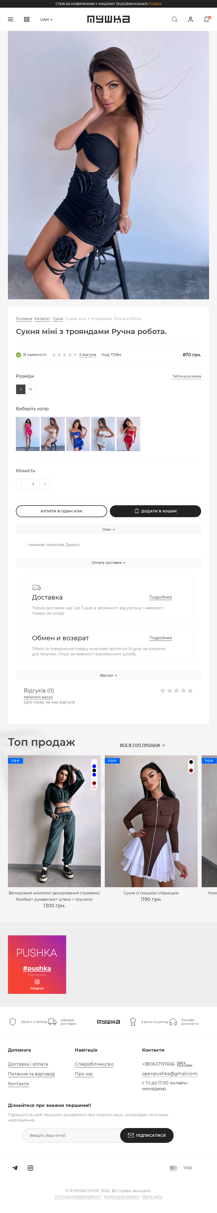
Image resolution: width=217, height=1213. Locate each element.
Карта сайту (152, 1196)
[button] (101, 292)
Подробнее (161, 597)
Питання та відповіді (31, 1073)
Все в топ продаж (140, 745)
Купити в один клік (61, 511)
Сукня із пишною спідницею (151, 893)
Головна (24, 318)
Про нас (84, 1073)
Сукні (58, 318)
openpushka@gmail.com (169, 1073)
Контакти (18, 1083)
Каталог (42, 318)
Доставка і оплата (28, 1064)
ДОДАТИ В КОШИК (159, 511)
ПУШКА (154, 4)
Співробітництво (94, 1064)
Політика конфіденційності (78, 1196)
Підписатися (151, 1135)
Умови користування (121, 1196)
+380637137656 (158, 1064)
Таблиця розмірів (187, 376)
